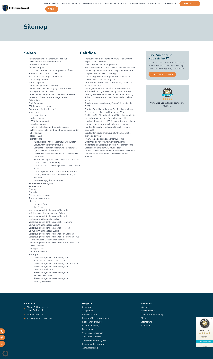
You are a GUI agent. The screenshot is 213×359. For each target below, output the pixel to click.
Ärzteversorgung (36, 68)
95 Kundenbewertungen (204, 341)
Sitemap (32, 189)
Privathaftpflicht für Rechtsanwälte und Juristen (55, 171)
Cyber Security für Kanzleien (47, 151)
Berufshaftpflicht (36, 82)
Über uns (152, 4)
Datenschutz (34, 100)
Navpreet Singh (41, 204)
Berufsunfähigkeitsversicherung (43, 85)
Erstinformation (36, 103)
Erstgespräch (189, 4)
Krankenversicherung (38, 115)
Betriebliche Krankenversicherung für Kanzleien (55, 148)
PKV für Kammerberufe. (39, 121)
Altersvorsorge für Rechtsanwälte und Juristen (55, 142)
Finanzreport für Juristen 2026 (42, 109)
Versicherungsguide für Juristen (48, 180)
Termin (51, 9)
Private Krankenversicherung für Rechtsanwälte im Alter (110, 151)
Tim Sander (39, 207)
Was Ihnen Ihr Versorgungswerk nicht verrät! (105, 142)
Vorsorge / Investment (39, 251)
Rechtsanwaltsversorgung (41, 183)
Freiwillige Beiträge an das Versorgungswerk (105, 139)
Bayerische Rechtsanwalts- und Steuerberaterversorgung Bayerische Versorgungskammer (46, 76)
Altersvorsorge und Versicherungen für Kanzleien (56, 263)
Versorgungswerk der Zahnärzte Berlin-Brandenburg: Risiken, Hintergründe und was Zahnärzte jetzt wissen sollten (109, 97)
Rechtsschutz (35, 186)
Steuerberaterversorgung (40, 195)
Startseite (33, 192)
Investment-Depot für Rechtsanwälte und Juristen (56, 159)
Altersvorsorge (91, 4)
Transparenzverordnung (40, 198)
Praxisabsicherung (37, 124)
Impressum (34, 112)
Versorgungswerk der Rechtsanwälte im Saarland (51, 234)
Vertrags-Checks (36, 248)
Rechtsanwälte (35, 139)
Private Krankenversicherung (47, 162)
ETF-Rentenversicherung (40, 106)
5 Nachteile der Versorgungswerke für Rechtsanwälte (109, 145)
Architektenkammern (38, 65)
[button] (5, 353)
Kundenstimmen (137, 4)
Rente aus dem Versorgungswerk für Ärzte (53, 70)
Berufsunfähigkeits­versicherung (48, 145)
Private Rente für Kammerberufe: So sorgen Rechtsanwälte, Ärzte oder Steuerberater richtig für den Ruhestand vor (54, 130)
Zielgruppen (50, 4)
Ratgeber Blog (170, 4)
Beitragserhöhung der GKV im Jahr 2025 (103, 148)
